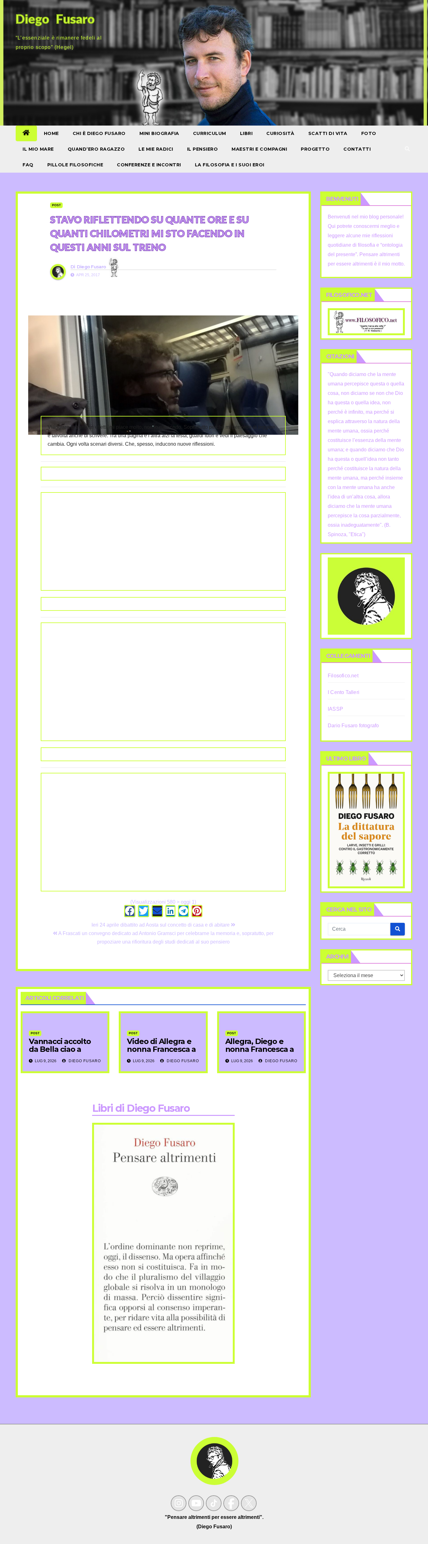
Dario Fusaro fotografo (353, 725)
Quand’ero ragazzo (96, 149)
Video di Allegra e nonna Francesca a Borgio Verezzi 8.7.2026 (161, 1053)
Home (51, 133)
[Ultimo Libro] (366, 829)
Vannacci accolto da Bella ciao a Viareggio (60, 1049)
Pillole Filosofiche (75, 165)
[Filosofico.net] (366, 321)
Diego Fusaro (91, 267)
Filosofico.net (343, 675)
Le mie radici (155, 149)
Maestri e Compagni (259, 149)
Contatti (357, 149)
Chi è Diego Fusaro (99, 133)
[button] (407, 149)
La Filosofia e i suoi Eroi (229, 165)
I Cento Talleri (343, 692)
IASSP (335, 709)
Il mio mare (38, 149)
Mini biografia (159, 133)
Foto (368, 133)
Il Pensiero (202, 149)
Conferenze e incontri (149, 165)
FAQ (28, 165)
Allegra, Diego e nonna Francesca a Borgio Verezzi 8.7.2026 (259, 1053)
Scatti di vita (327, 133)
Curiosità (280, 133)
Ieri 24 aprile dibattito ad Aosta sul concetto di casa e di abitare (161, 925)
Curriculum (209, 133)
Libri (246, 133)
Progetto (315, 149)
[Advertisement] (163, 541)
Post (56, 205)
